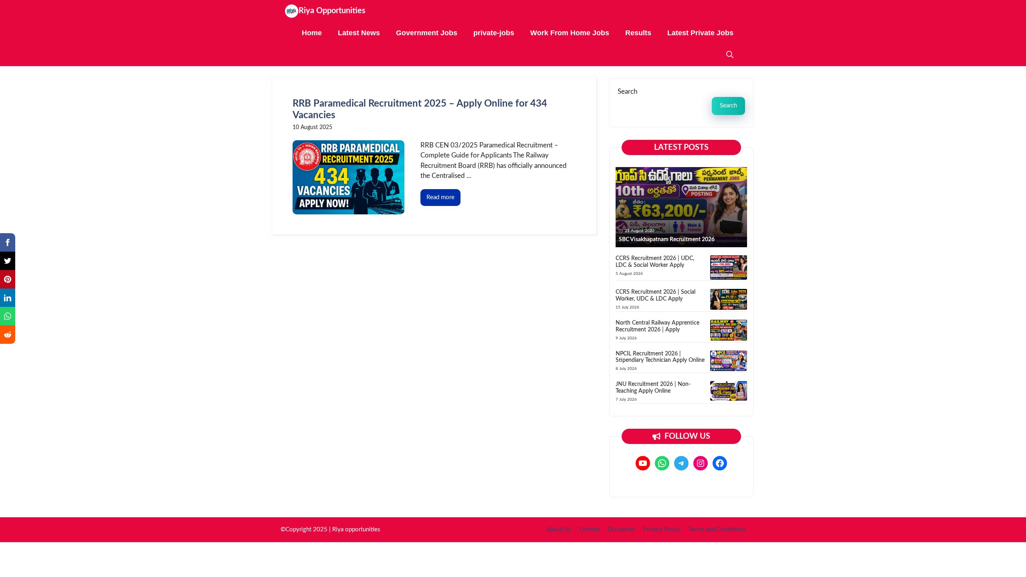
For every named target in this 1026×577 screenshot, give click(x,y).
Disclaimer (621, 530)
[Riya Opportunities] (292, 11)
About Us (558, 530)
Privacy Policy (662, 530)
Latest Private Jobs (700, 33)
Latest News (359, 33)
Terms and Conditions (717, 530)
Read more (440, 197)
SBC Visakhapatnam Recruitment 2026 (667, 239)
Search (627, 91)
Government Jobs (426, 33)
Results (638, 33)
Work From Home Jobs (569, 33)
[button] (729, 55)
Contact (589, 530)
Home (312, 33)
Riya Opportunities (332, 11)
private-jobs (493, 33)
